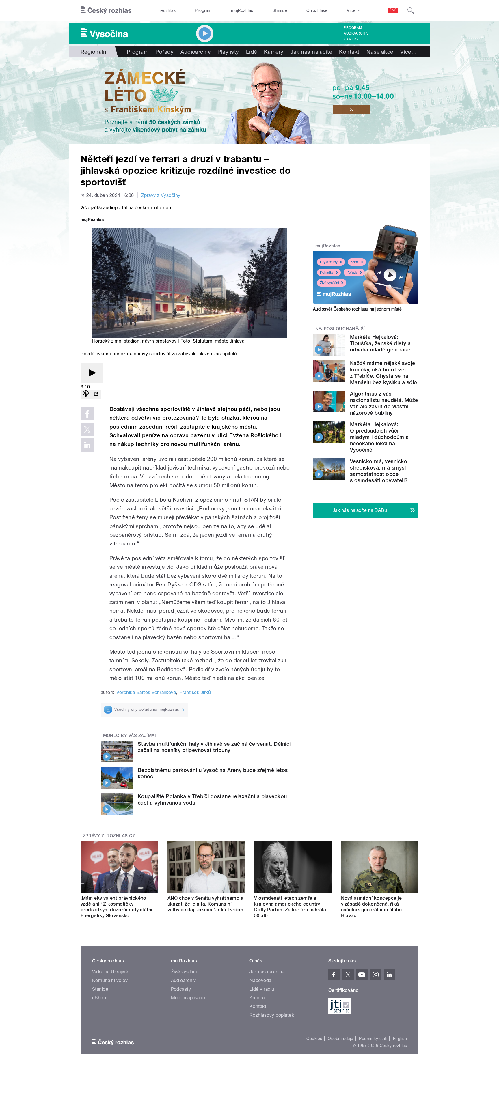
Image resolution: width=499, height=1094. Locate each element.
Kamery (351, 39)
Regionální (94, 51)
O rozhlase (316, 10)
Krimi (355, 262)
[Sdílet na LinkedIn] (87, 445)
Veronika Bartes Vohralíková (146, 692)
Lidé (251, 51)
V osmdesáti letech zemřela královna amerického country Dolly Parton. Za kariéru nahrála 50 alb (290, 906)
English (400, 1038)
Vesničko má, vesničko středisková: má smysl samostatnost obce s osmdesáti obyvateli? (379, 470)
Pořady (164, 51)
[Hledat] (410, 10)
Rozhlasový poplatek (272, 1015)
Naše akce (379, 51)
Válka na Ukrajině (110, 972)
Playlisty (228, 51)
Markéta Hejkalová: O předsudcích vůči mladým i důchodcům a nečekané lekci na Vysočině (379, 437)
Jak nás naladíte (311, 51)
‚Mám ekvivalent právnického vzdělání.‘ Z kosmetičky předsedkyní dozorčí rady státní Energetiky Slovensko (116, 906)
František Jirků (195, 692)
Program (203, 10)
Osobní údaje (340, 1038)
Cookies (314, 1038)
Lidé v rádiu (262, 989)
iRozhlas (168, 10)
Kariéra (257, 998)
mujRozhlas (242, 10)
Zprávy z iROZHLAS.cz (109, 835)
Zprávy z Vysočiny (160, 195)
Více (408, 51)
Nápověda (260, 980)
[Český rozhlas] (106, 10)
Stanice (280, 10)
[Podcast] (86, 394)
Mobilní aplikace (188, 998)
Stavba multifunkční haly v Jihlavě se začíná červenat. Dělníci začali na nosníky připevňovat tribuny (214, 747)
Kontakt (349, 51)
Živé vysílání (329, 283)
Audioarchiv (356, 33)
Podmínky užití (373, 1038)
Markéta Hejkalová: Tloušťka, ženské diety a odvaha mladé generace (380, 343)
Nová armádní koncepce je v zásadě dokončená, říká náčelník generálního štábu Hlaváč (371, 906)
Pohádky (327, 272)
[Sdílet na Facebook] (87, 413)
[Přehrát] (92, 373)
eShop (99, 998)
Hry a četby (329, 262)
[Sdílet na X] (87, 429)
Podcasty (181, 989)
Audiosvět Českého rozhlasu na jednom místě (357, 309)
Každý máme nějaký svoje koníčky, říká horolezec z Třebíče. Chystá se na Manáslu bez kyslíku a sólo (383, 372)
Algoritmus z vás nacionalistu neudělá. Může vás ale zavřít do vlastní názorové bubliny (384, 403)
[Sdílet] (96, 394)
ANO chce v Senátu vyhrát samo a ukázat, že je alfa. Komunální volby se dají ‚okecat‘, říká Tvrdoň (205, 903)
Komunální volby (110, 980)
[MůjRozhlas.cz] (92, 220)
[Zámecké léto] (249, 100)
